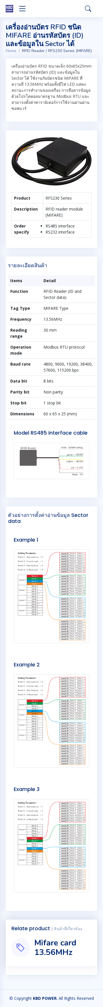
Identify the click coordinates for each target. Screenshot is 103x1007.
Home (11, 50)
